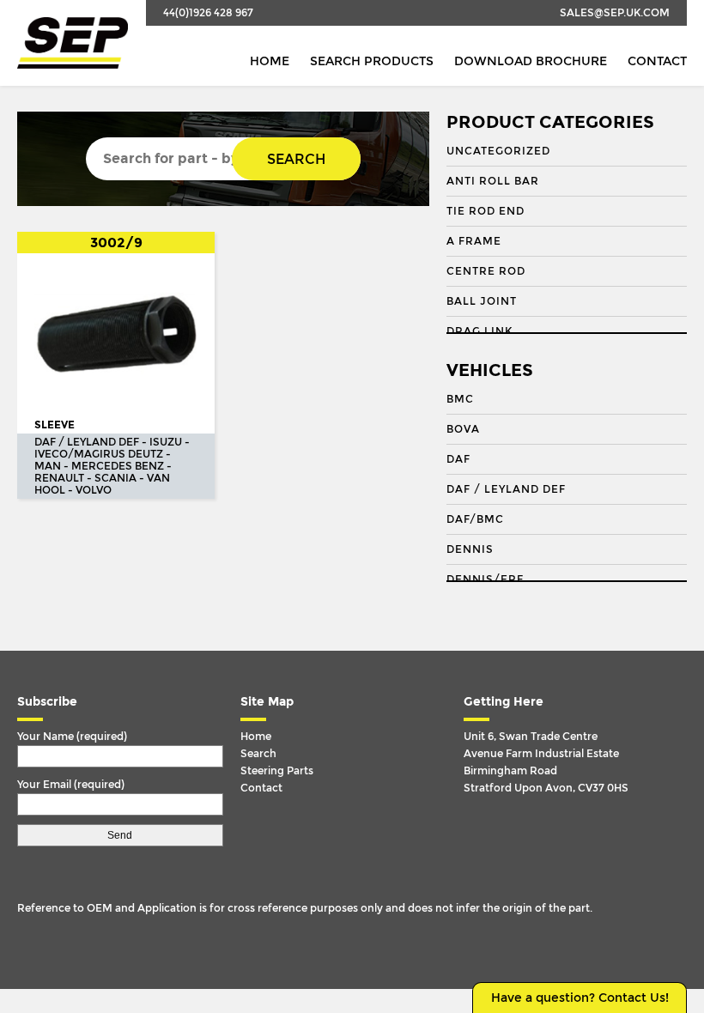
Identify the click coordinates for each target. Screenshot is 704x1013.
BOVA (463, 429)
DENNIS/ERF (485, 579)
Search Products (372, 61)
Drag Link (479, 331)
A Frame (473, 241)
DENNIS (470, 549)
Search (296, 159)
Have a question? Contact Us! (580, 998)
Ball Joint (481, 301)
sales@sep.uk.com (615, 13)
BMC (460, 399)
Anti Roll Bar (492, 181)
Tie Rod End (485, 211)
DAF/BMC (475, 519)
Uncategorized (498, 151)
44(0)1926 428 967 (208, 13)
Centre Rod (485, 271)
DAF (458, 459)
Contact (657, 61)
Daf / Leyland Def (506, 489)
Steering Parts (276, 771)
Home (269, 61)
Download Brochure (530, 61)
